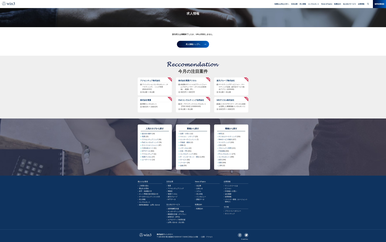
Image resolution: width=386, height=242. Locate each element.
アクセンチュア (147, 154)
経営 (220, 160)
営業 (220, 162)
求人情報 (303, 4)
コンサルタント (313, 4)
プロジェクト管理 (225, 148)
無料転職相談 (379, 4)
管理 (220, 133)
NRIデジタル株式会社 (225, 100)
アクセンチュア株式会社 (150, 80)
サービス (183, 160)
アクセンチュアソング (150, 139)
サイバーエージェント (150, 145)
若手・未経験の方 (145, 191)
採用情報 (228, 197)
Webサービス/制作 (225, 139)
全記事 (198, 186)
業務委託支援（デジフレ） (177, 214)
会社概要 (228, 194)
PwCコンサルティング (150, 142)
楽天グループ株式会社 (226, 80)
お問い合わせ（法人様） (176, 222)
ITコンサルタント (225, 154)
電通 (143, 136)
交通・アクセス (207, 237)
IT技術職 (222, 151)
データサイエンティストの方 (149, 197)
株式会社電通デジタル (187, 80)
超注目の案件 (147, 133)
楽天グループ (172, 197)
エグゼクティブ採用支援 (176, 219)
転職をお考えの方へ (282, 4)
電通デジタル (147, 157)
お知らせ (199, 188)
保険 (181, 145)
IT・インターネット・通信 (189, 157)
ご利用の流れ (144, 186)
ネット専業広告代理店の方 (148, 194)
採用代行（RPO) (174, 217)
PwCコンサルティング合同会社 (191, 100)
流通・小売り (185, 133)
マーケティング (224, 142)
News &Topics (326, 4)
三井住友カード (147, 148)
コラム (198, 191)
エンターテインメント (188, 139)
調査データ (200, 199)
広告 (220, 145)
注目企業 (294, 4)
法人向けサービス (349, 4)
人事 (220, 165)
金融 (181, 165)
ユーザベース (147, 160)
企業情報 (361, 4)
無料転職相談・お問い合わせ (149, 205)
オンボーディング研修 (176, 211)
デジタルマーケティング (227, 136)
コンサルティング (186, 154)
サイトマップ (230, 214)
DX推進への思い (231, 191)
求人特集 (199, 194)
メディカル (184, 148)
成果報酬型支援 (173, 209)
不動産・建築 (185, 142)
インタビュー (201, 197)
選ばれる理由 (144, 188)
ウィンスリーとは (231, 186)
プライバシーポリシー (233, 211)
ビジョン (228, 188)
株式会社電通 (145, 100)
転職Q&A (337, 4)
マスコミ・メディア (187, 136)
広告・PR (183, 151)
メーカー (183, 162)
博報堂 (170, 191)
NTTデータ (146, 151)
